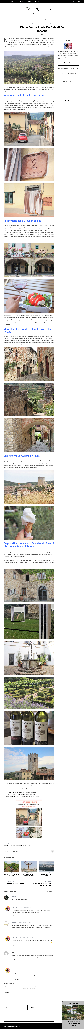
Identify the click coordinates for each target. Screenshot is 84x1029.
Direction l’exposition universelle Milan (29, 875)
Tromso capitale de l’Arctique (46, 875)
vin (29, 845)
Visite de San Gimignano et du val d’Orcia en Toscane (41, 883)
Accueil (5, 1)
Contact (29, 1)
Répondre (15, 903)
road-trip (22, 845)
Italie (44, 23)
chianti (5, 845)
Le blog (16, 1)
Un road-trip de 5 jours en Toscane (14, 792)
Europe (41, 23)
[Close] (62, 1001)
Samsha (13, 896)
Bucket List (23, 1)
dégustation (9, 845)
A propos (11, 1)
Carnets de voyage (36, 23)
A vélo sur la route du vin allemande (11, 875)
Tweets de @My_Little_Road (64, 100)
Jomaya (13, 922)
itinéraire (18, 845)
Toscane (26, 845)
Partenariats (36, 1)
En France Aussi (70, 1021)
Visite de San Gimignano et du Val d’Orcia (15, 794)
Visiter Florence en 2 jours (12, 796)
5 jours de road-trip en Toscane (15, 882)
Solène (42, 34)
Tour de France (77, 1021)
